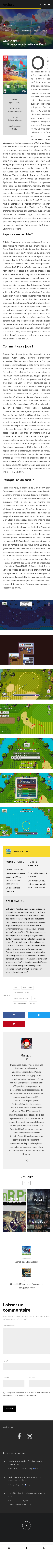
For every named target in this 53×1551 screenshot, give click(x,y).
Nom (5, 1361)
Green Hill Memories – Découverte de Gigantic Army (26, 1284)
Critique (6, 30)
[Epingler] (14, 1024)
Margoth (10, 25)
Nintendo (37, 30)
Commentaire (9, 1325)
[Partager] (14, 1015)
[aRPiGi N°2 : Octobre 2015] (14, 1200)
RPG (35, 998)
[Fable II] (38, 1200)
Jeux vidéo (15, 30)
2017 (17, 987)
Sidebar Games (20, 1003)
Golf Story (28, 987)
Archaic (8, 4)
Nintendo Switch (21, 998)
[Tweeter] (39, 1015)
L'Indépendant (26, 30)
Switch (45, 30)
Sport (33, 1003)
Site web (32, 1378)
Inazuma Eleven (42, 196)
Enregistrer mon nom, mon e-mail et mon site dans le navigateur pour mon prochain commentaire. (26, 1393)
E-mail (6, 1378)
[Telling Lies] (38, 1221)
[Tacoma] (14, 1221)
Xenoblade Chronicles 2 (26, 1260)
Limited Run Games (22, 993)
